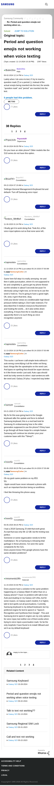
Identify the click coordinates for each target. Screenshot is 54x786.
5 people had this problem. (17, 98)
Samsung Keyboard (17, 681)
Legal (4, 776)
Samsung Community (13, 18)
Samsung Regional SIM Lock (22, 724)
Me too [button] (11, 102)
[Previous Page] (8, 131)
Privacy (5, 771)
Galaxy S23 (26, 75)
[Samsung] (7, 4)
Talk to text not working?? (21, 711)
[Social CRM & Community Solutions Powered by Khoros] (43, 753)
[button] (45, 70)
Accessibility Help (10, 762)
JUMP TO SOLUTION (23, 31)
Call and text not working (20, 737)
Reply (42, 114)
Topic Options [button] (45, 25)
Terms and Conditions (12, 767)
